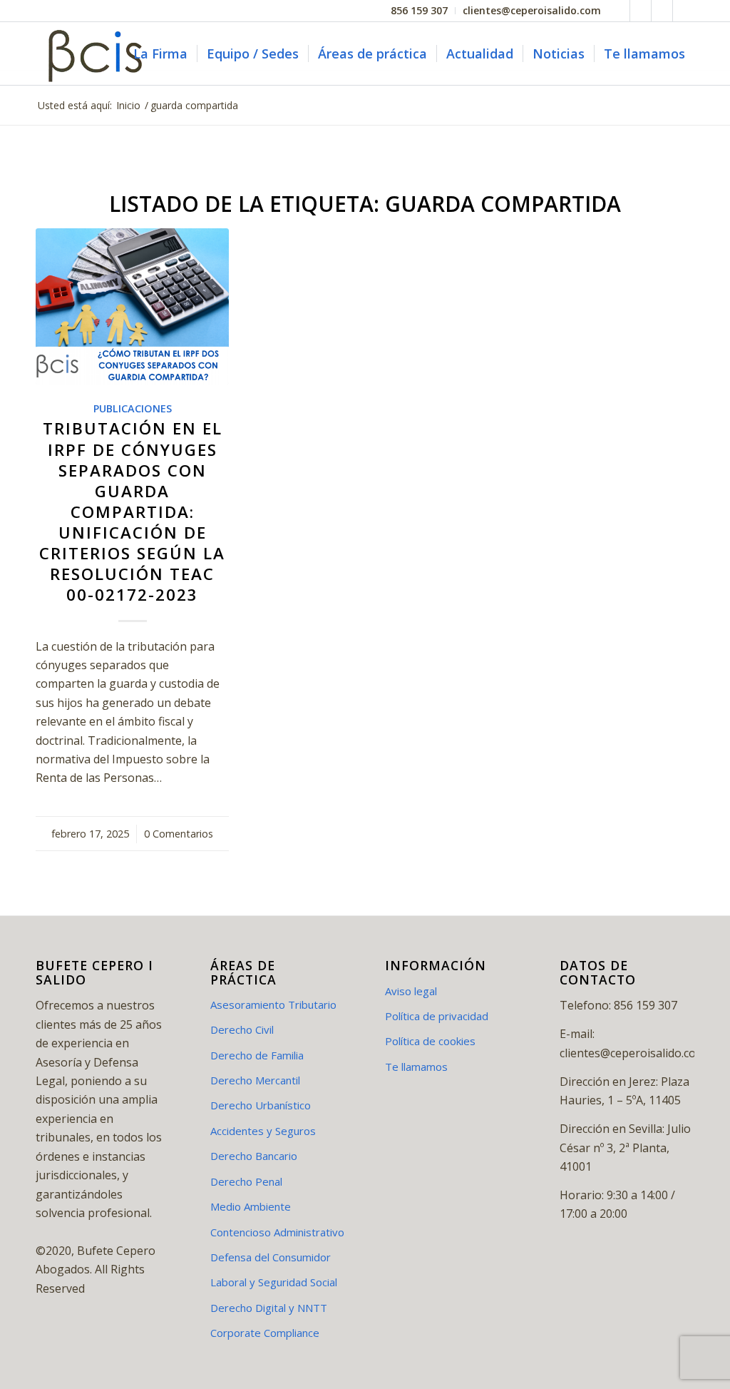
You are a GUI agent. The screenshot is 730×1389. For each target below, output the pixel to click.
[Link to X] (640, 10)
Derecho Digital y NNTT (268, 1308)
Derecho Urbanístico (260, 1105)
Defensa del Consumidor (270, 1257)
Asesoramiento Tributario (273, 1004)
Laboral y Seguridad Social (273, 1282)
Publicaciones (132, 408)
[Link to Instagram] (683, 10)
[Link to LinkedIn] (662, 10)
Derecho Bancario (253, 1156)
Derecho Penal (246, 1181)
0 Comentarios (178, 833)
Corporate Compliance (264, 1333)
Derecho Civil (242, 1029)
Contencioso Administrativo (277, 1232)
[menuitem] (420, 10)
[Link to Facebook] (619, 10)
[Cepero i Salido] (98, 53)
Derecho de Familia (257, 1055)
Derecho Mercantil (255, 1080)
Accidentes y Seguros (263, 1131)
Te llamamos (416, 1066)
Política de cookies (430, 1041)
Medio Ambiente (250, 1206)
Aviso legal (411, 991)
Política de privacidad (436, 1016)
